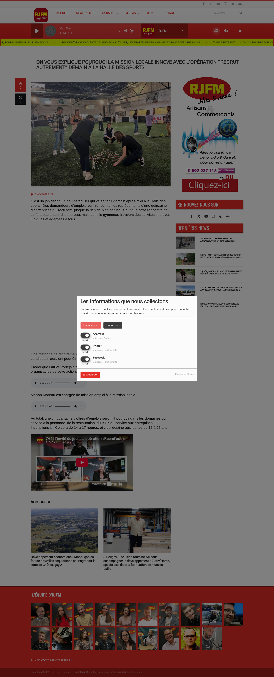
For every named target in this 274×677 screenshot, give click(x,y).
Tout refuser (112, 325)
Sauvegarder (90, 374)
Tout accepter (91, 325)
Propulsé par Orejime (185, 374)
